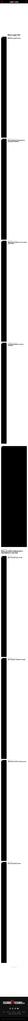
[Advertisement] (14, 19)
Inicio (4, 1012)
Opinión (23, 1012)
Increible (19, 1012)
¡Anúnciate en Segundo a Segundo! (14, 1013)
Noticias (8, 1012)
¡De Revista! (13, 1012)
